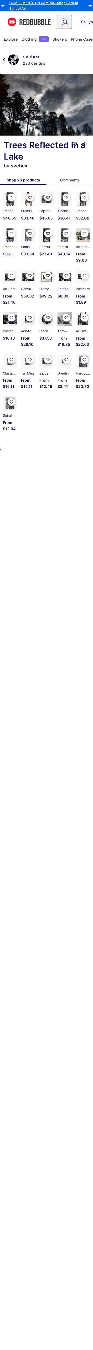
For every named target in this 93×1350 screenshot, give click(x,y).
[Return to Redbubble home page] (29, 22)
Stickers (59, 39)
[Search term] (65, 22)
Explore (11, 39)
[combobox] (64, 22)
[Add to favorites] (75, 144)
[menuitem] (11, 39)
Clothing (34, 39)
